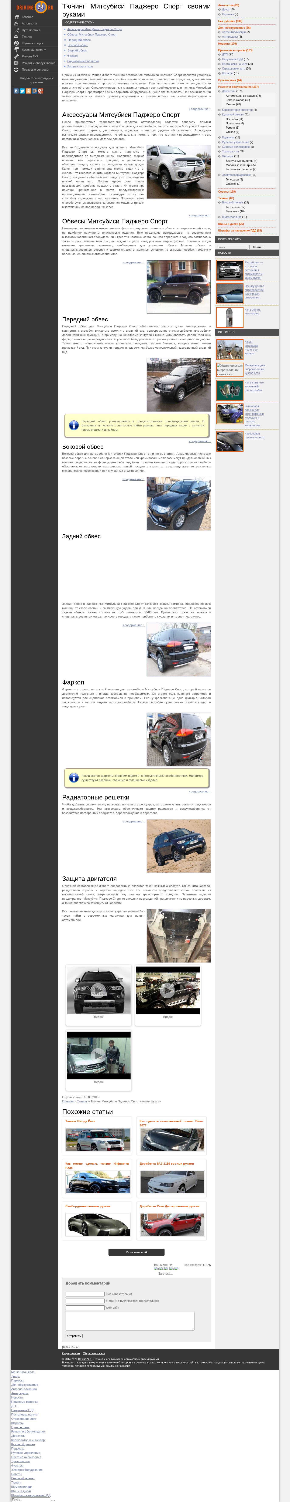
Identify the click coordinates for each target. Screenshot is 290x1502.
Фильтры (227, 156)
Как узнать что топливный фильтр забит (254, 386)
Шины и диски (228, 224)
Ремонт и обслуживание (38, 63)
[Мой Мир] (34, 91)
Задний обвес (77, 50)
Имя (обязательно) (119, 1294)
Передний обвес (79, 39)
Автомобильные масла (240, 95)
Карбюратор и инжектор (237, 109)
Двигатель (228, 91)
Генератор (232, 179)
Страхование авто (233, 68)
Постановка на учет (234, 63)
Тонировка (232, 211)
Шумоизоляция (32, 43)
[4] (172, 1269)
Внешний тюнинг (232, 202)
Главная (27, 16)
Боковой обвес (78, 45)
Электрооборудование (236, 174)
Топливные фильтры (239, 169)
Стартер (231, 183)
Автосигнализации (234, 32)
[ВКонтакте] (16, 91)
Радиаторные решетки (83, 61)
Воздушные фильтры (239, 160)
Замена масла (235, 100)
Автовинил (233, 207)
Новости (224, 43)
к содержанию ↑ (200, 109)
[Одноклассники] (28, 91)
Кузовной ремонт (34, 49)
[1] (156, 1269)
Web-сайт (112, 1307)
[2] (161, 1269)
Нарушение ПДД (232, 59)
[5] (177, 1269)
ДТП (225, 54)
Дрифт (226, 9)
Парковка (228, 14)
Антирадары (230, 36)
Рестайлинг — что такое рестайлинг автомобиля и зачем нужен (254, 270)
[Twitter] (22, 91)
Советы (223, 191)
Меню (15, 1372)
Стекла (230, 131)
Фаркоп (72, 55)
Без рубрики (226, 21)
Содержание (71, 1353)
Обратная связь (94, 1353)
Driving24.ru (85, 1359)
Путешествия (31, 30)
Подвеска (228, 137)
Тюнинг (27, 36)
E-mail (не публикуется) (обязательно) (132, 1300)
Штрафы (227, 73)
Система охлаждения (236, 146)
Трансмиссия (230, 151)
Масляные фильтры (239, 165)
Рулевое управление (235, 142)
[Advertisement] (136, 571)
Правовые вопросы (35, 69)
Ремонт (230, 104)
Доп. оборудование (231, 27)
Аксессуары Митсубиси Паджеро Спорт (94, 29)
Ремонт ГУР (30, 56)
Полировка (233, 123)
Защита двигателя (80, 66)
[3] (166, 1269)
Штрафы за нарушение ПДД (237, 230)
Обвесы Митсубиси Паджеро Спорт (92, 34)
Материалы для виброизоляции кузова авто (255, 369)
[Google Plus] (40, 91)
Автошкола (29, 23)
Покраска (232, 119)
